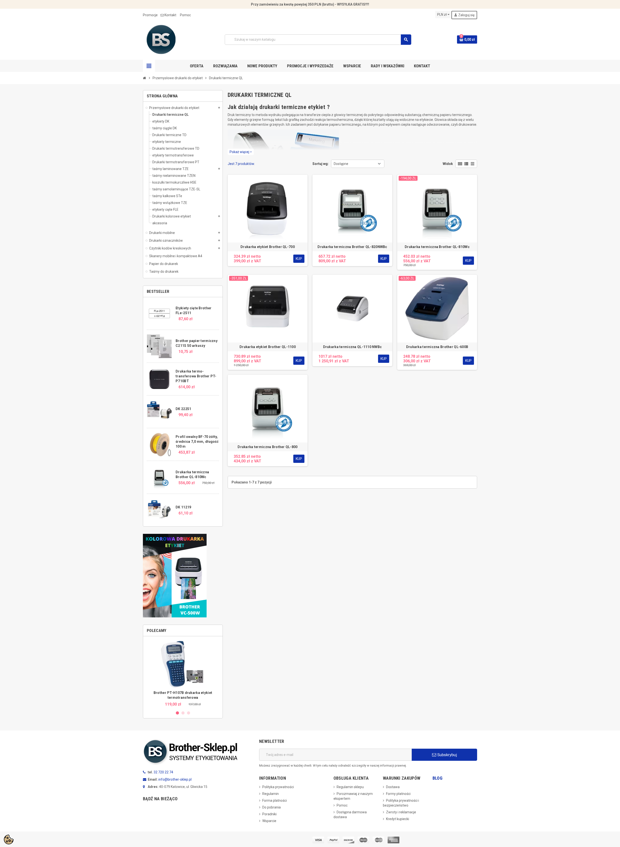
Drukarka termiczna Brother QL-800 (267, 447)
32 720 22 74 (163, 772)
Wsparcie (269, 821)
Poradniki (269, 814)
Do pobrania (271, 807)
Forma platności (274, 800)
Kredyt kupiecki (397, 819)
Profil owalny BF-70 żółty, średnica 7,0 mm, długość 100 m (197, 441)
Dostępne (341, 164)
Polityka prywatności (278, 787)
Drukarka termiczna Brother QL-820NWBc (352, 247)
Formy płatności (398, 794)
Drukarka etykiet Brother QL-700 (267, 247)
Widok (448, 164)
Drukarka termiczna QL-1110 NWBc (352, 347)
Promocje (150, 15)
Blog (437, 778)
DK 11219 (183, 507)
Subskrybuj (446, 754)
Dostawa (393, 787)
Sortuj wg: (320, 164)
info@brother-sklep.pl (175, 779)
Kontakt (170, 15)
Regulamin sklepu (350, 787)
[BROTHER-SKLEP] (161, 39)
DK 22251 (183, 409)
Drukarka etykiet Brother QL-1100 (268, 347)
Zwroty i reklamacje (401, 812)
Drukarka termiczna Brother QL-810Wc (437, 247)
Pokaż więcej (241, 152)
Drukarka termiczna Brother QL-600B (437, 347)
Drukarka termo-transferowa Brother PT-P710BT (196, 376)
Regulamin (270, 794)
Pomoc (185, 15)
